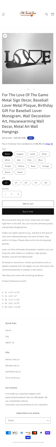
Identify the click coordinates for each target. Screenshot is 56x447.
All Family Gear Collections (24, 442)
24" (36, 182)
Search (8, 330)
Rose (33, 166)
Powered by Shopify (38, 442)
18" (26, 182)
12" (6, 182)
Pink (29, 160)
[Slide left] (22, 89)
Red (19, 160)
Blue (40, 160)
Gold (32, 154)
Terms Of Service (12, 378)
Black (7, 154)
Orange (45, 166)
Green (20, 172)
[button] (3, 14)
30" (46, 182)
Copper (20, 154)
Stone (7, 172)
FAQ (7, 336)
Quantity (5, 189)
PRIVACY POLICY (12, 359)
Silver (44, 154)
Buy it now (28, 211)
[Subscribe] (47, 420)
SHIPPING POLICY (13, 371)
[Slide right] (34, 89)
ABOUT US (9, 342)
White (7, 160)
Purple (8, 166)
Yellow (21, 166)
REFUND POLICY (12, 365)
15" (16, 182)
